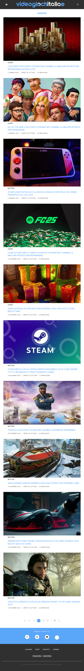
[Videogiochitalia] (40, 4)
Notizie (11, 188)
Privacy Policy (37, 656)
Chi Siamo (28, 649)
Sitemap (56, 649)
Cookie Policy (47, 656)
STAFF (37, 649)
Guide (10, 63)
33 (54, 620)
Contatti (46, 649)
